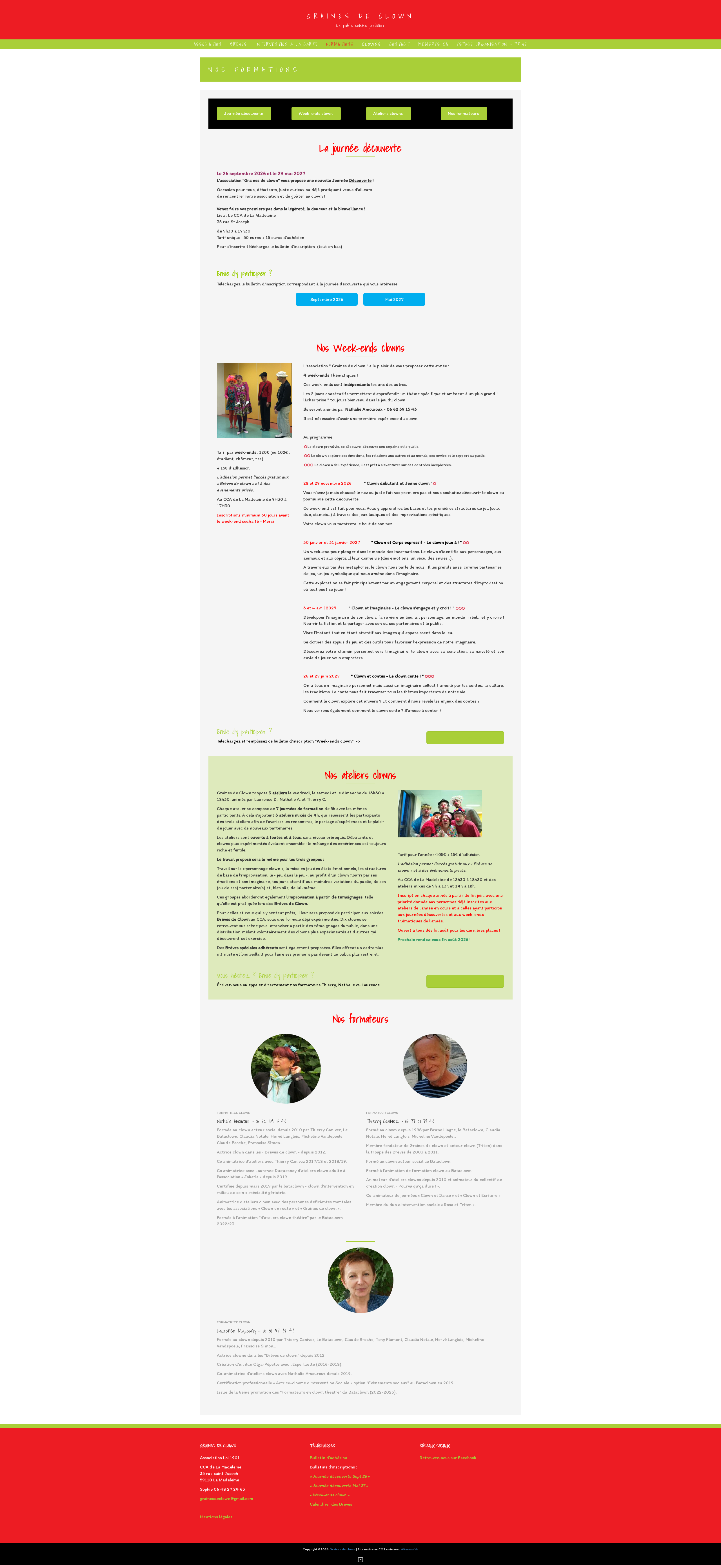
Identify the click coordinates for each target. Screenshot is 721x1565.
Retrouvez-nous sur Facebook (448, 1457)
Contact (400, 44)
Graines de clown (361, 16)
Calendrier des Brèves (331, 1504)
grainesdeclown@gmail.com (226, 1498)
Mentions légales (216, 1516)
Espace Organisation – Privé (492, 44)
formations (340, 44)
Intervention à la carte (287, 44)
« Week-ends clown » (329, 1494)
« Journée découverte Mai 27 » (339, 1485)
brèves (238, 44)
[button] (244, 113)
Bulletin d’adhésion (328, 1457)
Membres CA (433, 44)
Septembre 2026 (326, 299)
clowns (371, 44)
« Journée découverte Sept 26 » (340, 1476)
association (208, 44)
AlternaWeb (409, 1549)
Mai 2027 (394, 299)
